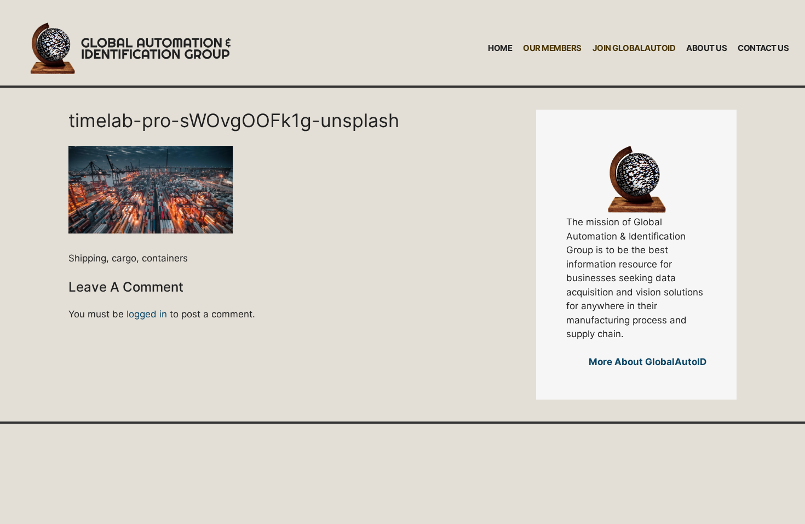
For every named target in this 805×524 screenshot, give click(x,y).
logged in (147, 314)
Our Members (552, 48)
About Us (706, 48)
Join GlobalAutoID (634, 48)
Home (500, 48)
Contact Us (763, 48)
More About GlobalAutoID (647, 361)
